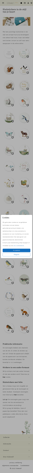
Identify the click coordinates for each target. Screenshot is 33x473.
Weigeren (16, 254)
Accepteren (16, 250)
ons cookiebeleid (19, 246)
